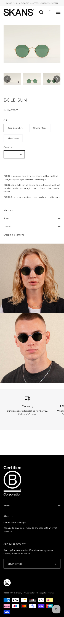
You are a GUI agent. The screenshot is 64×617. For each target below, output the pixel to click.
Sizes (6, 218)
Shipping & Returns (14, 234)
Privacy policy (29, 593)
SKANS (12, 593)
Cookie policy (41, 593)
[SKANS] (19, 12)
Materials (8, 210)
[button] (7, 79)
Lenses (7, 226)
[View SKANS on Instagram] (7, 582)
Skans (7, 505)
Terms (51, 593)
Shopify (19, 593)
